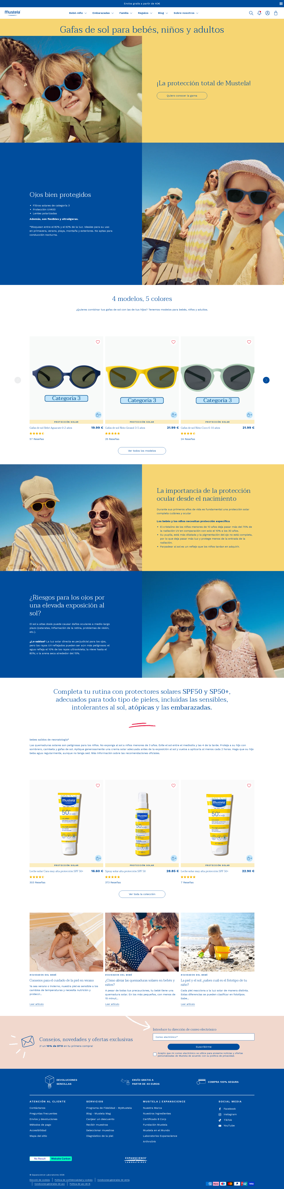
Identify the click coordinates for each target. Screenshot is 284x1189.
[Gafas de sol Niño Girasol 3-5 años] (142, 380)
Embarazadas (101, 12)
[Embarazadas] (113, 13)
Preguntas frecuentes (43, 1113)
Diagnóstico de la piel (99, 1135)
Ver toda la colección (142, 894)
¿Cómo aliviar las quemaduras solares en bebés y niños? (140, 982)
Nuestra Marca (152, 1107)
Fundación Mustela (155, 1124)
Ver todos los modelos (142, 450)
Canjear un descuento (100, 1119)
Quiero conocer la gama (182, 95)
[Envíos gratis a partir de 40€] (142, 4)
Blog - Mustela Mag (98, 1113)
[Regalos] (151, 13)
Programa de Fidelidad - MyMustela (109, 1107)
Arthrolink (149, 1141)
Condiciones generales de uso (50, 1184)
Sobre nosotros (184, 12)
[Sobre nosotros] (197, 13)
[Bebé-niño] (86, 13)
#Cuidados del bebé (43, 975)
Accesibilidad (38, 1130)
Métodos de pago (40, 1124)
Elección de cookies (40, 1180)
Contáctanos (37, 1107)
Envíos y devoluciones (43, 1119)
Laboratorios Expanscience (160, 1135)
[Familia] (131, 13)
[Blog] (167, 13)
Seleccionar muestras (100, 1130)
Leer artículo (37, 1004)
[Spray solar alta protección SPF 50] (142, 823)
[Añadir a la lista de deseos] (98, 342)
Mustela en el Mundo (156, 1130)
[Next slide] (266, 380)
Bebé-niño (76, 12)
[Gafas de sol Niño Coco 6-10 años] (217, 380)
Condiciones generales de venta (113, 1180)
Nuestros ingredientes (157, 1113)
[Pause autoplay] (281, 3)
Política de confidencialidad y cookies (74, 1180)
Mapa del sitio (38, 1135)
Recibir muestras (97, 1124)
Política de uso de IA (80, 1184)
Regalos (143, 12)
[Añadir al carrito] (98, 415)
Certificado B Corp (154, 1119)
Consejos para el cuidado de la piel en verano (62, 980)
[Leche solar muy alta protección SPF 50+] (217, 823)
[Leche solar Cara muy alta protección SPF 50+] (66, 823)
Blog (161, 12)
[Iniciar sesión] (267, 13)
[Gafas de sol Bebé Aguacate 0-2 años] (66, 380)
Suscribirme (204, 1046)
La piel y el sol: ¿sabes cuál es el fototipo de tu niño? (214, 982)
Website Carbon (61, 1158)
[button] (251, 13)
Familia (123, 12)
